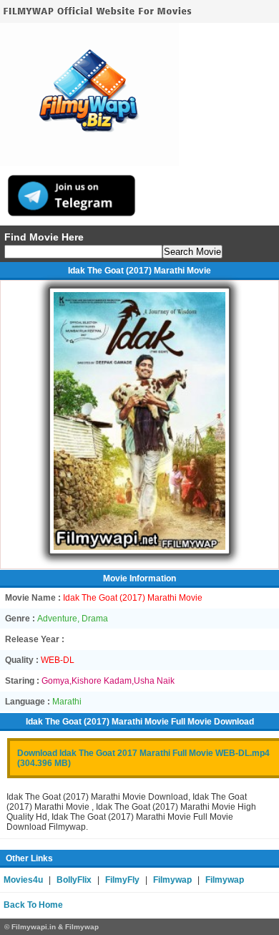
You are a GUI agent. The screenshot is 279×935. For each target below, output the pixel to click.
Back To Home (33, 905)
